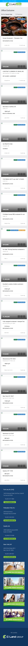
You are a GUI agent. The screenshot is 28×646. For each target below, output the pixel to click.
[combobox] (10, 14)
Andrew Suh (6, 45)
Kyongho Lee (7, 80)
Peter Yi (5, 258)
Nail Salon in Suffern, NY (9, 106)
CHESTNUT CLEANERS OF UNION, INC (13, 71)
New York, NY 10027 (8, 396)
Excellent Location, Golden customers (13, 284)
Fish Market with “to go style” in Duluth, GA (14, 179)
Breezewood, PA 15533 (9, 359)
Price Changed (22, 230)
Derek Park (6, 332)
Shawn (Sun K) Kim (8, 370)
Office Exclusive (21, 52)
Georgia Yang (7, 188)
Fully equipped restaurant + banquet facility (14, 321)
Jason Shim (6, 117)
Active (15, 52)
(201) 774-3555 (12, 1)
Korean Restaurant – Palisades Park (12, 38)
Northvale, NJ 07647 (8, 433)
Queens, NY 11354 (8, 471)
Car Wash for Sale (7, 144)
